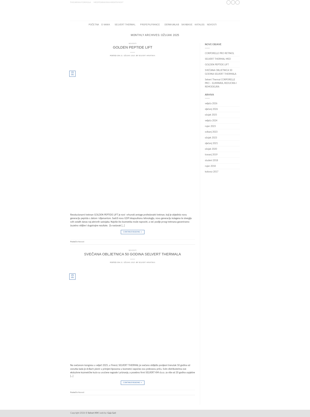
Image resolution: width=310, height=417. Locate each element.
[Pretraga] (220, 25)
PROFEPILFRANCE (150, 25)
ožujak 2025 (211, 115)
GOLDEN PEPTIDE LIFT (132, 47)
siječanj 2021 (211, 143)
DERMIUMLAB (172, 25)
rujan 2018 (210, 166)
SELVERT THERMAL (125, 25)
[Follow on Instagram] (233, 2)
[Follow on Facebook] (229, 2)
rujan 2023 (210, 126)
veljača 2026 (211, 103)
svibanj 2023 (211, 132)
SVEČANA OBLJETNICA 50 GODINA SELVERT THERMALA (132, 254)
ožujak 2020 (211, 149)
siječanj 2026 (211, 109)
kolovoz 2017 (211, 172)
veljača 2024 (211, 121)
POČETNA (94, 25)
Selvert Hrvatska (147, 55)
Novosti (212, 25)
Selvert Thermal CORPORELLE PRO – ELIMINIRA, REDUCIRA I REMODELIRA (221, 83)
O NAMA (105, 25)
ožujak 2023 (211, 138)
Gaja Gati (111, 413)
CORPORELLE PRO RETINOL (219, 53)
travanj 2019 (211, 155)
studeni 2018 (211, 160)
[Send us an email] (237, 2)
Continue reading (132, 232)
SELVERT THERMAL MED (218, 59)
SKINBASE (186, 25)
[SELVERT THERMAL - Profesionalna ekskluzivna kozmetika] (155, 12)
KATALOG (200, 25)
